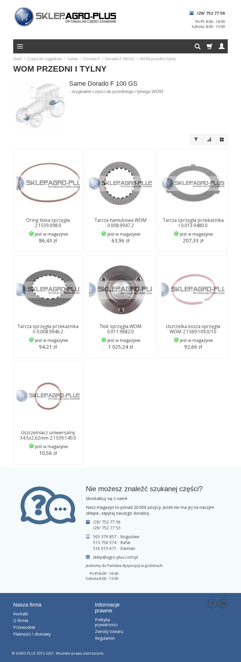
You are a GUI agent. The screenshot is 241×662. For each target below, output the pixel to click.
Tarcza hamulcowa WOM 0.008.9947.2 (120, 223)
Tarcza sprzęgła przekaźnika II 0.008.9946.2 (47, 329)
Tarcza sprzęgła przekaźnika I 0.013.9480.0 (193, 223)
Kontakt (20, 614)
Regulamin (105, 638)
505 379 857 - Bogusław (116, 536)
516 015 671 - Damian (114, 548)
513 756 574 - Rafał (111, 542)
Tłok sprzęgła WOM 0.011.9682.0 (120, 329)
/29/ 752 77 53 (106, 528)
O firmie (21, 620)
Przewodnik (24, 627)
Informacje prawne (107, 608)
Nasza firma (27, 605)
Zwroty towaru (109, 631)
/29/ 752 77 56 (211, 13)
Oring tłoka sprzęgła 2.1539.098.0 (48, 223)
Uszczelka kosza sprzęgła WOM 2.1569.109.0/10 (193, 329)
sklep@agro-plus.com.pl (115, 557)
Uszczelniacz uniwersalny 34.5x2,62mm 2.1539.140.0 (48, 435)
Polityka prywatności (106, 622)
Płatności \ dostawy (32, 634)
